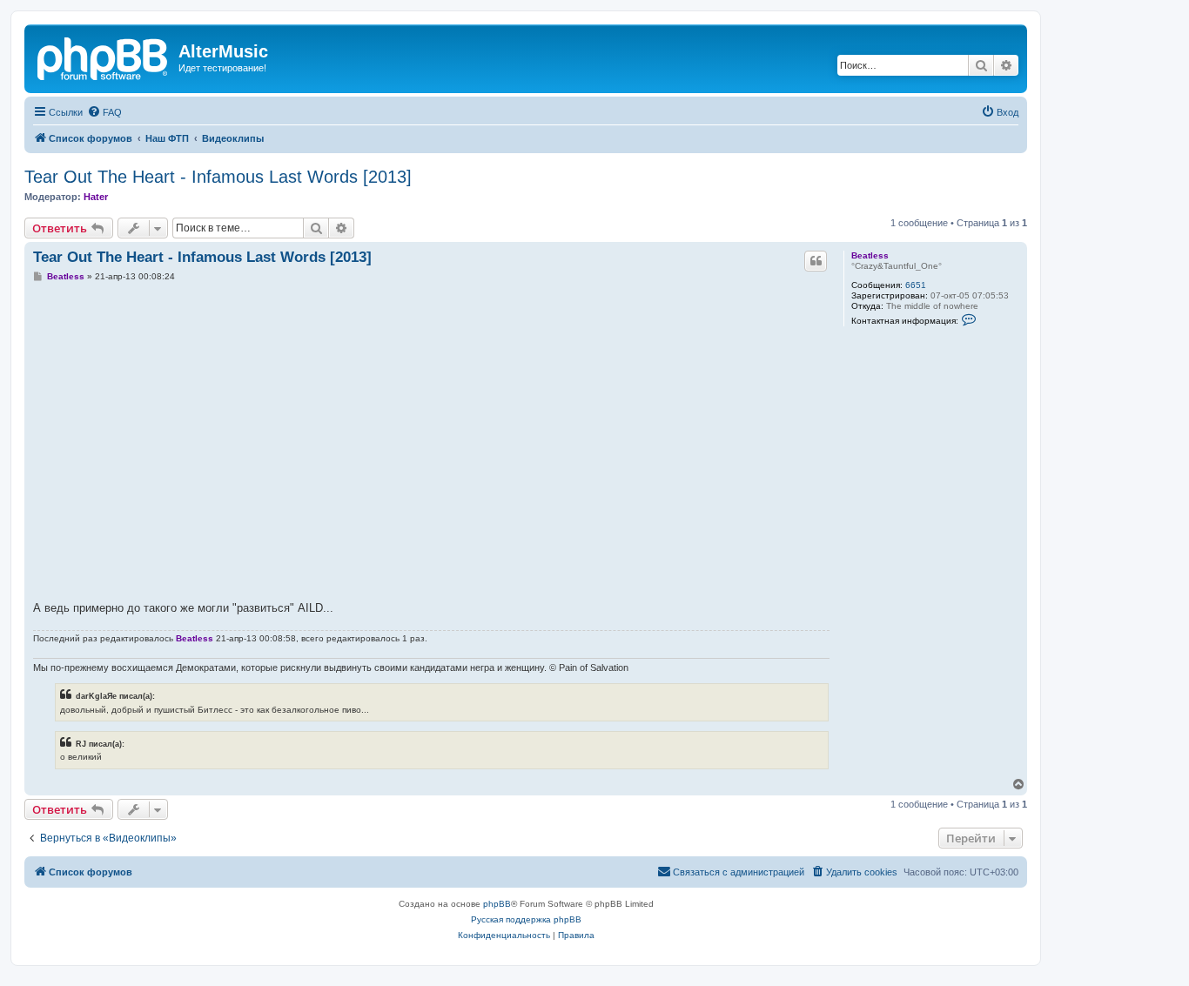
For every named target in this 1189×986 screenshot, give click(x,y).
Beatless (870, 255)
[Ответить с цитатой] (815, 261)
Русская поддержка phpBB (526, 919)
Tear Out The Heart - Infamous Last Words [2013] (218, 176)
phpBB (497, 904)
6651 (915, 285)
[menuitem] (104, 112)
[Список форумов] (103, 56)
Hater (96, 196)
